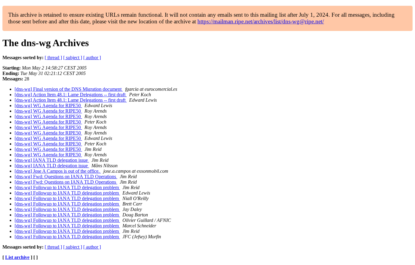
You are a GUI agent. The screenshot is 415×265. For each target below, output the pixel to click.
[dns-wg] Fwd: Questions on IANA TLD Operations (66, 176)
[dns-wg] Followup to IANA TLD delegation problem (67, 187)
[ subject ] (72, 57)
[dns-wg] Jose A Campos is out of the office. (58, 171)
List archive (17, 257)
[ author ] (92, 57)
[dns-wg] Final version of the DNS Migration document (69, 89)
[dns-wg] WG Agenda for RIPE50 (48, 105)
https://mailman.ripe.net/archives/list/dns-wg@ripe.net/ (260, 21)
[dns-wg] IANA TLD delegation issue (52, 160)
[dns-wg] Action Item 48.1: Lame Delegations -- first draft (71, 94)
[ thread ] (53, 57)
